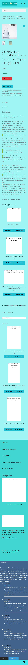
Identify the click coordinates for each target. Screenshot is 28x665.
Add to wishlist (7, 86)
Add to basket (7, 78)
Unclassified (8, 645)
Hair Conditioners (10, 16)
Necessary (7, 583)
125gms (6, 93)
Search (14, 662)
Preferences (8, 629)
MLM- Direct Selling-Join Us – (9, 537)
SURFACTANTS (5, 91)
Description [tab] (5, 102)
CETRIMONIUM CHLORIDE (14, 93)
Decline (4, 658)
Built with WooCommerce (8, 552)
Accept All (13, 658)
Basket (21, 661)
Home (4, 16)
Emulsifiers (9, 90)
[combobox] (14, 318)
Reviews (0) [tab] (4, 107)
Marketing (7, 599)
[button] (24, 26)
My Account (4, 662)
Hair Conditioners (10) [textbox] (13, 318)
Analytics (7, 615)
